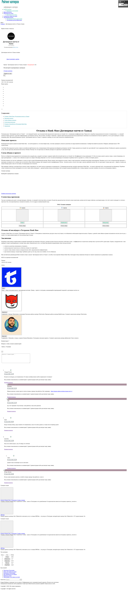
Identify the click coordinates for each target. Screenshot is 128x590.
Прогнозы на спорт (8, 13)
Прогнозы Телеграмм (9, 570)
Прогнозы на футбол (12, 14)
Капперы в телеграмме (12, 10)
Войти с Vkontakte (6, 346)
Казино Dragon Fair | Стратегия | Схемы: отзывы (13, 500)
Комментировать (8, 382)
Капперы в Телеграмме (9, 573)
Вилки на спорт (8, 575)
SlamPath (7, 564)
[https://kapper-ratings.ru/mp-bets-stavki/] (7, 508)
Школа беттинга (8, 12)
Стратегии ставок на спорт (10, 16)
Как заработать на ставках (10, 574)
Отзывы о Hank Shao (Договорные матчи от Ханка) (16, 116)
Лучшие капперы (8, 71)
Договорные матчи (8, 17)
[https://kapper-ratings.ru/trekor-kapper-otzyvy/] (22, 215)
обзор (123, 4)
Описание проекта (8, 118)
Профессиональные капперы (8, 193)
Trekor (22, 222)
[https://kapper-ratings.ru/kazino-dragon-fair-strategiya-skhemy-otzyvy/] (7, 493)
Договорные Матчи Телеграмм (14, 18)
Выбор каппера (7, 9)
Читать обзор (22, 225)
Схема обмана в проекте (10, 120)
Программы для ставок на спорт (12, 577)
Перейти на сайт (7, 73)
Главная (3, 24)
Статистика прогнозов (9, 122)
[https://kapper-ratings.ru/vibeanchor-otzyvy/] (64, 215)
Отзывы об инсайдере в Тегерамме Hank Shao (15, 124)
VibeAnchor (64, 222)
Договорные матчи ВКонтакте (14, 20)
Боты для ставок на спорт (10, 571)
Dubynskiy (105, 222)
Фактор (7, 562)
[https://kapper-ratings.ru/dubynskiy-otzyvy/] (106, 215)
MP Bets (3, 515)
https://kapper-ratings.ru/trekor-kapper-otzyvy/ (61, 391)
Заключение (7, 126)
